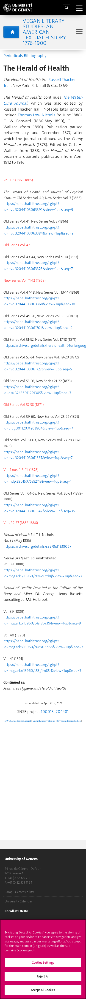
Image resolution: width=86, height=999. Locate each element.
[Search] (66, 8)
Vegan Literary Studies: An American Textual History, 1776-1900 (45, 32)
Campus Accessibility (19, 892)
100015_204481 (55, 711)
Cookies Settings (43, 963)
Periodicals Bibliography (24, 55)
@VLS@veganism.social (18, 721)
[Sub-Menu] (79, 32)
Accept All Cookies (43, 990)
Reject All (43, 976)
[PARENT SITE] (11, 32)
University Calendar (18, 901)
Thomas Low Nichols (36, 115)
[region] (43, 959)
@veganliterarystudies (68, 721)
